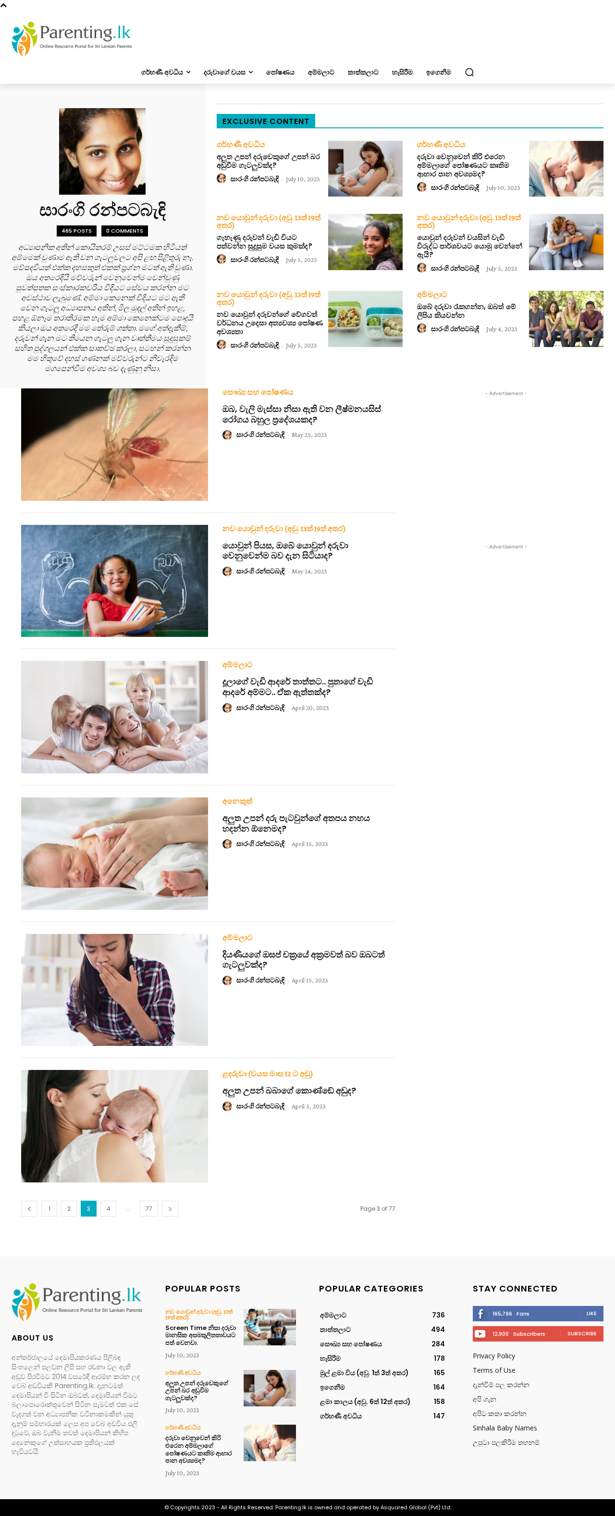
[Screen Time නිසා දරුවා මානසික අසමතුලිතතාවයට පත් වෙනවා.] (270, 1327)
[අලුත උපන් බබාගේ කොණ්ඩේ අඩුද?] (114, 1126)
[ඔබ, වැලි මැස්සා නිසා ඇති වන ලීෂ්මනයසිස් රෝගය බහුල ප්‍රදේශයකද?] (114, 444)
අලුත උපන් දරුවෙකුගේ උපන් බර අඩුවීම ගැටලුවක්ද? (268, 160)
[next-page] (170, 1209)
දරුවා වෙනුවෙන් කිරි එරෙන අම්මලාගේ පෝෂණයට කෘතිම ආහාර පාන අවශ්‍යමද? (463, 165)
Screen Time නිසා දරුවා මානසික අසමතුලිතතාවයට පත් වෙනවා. (200, 1335)
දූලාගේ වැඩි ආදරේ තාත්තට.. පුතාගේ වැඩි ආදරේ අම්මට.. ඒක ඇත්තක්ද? (297, 686)
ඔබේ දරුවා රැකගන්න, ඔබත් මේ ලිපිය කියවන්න (466, 310)
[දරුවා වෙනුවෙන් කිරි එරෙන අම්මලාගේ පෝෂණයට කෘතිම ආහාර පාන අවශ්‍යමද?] (566, 169)
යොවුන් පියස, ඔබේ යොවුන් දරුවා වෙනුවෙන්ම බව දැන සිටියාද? (285, 550)
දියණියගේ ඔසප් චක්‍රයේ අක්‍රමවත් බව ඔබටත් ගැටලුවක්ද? (303, 959)
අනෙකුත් (237, 801)
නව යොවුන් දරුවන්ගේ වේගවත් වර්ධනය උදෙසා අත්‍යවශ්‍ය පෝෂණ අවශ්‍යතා (270, 322)
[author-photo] (223, 179)
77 (149, 1209)
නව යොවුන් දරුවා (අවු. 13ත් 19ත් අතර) (268, 221)
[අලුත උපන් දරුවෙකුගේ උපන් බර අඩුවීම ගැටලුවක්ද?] (365, 169)
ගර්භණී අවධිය (241, 145)
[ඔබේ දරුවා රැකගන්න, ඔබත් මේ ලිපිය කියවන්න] (566, 319)
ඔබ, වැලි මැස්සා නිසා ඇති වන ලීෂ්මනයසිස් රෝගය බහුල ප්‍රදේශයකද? (301, 414)
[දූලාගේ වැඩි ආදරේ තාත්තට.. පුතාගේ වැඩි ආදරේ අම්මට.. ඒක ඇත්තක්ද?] (114, 717)
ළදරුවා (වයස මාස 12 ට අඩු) (267, 1074)
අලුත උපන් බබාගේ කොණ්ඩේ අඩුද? (289, 1090)
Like (592, 1313)
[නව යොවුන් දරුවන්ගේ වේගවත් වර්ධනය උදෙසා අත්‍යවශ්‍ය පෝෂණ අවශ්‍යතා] (365, 319)
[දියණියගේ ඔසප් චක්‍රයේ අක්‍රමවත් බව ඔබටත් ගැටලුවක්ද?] (114, 990)
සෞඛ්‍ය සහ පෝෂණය (258, 392)
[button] (469, 72)
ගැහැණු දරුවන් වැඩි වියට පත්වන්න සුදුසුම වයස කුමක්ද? (264, 241)
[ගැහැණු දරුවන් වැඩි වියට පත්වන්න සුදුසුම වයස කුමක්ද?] (365, 242)
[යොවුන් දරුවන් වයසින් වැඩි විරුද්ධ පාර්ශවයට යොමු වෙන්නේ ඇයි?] (566, 242)
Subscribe (582, 1333)
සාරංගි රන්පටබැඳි (255, 179)
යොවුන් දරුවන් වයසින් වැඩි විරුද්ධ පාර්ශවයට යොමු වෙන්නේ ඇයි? (469, 246)
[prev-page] (29, 1209)
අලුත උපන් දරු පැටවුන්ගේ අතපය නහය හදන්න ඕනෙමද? (296, 823)
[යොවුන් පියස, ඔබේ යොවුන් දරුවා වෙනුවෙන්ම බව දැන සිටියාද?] (114, 581)
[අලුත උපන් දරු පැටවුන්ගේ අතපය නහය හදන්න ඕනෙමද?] (114, 853)
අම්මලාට (432, 294)
